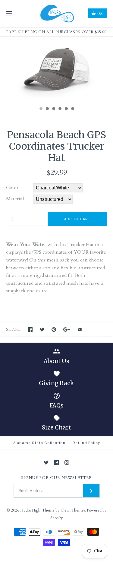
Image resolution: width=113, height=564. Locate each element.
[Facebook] (56, 462)
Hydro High (30, 510)
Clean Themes (73, 510)
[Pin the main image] (54, 329)
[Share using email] (79, 329)
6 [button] (72, 109)
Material (15, 198)
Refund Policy (86, 442)
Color (12, 187)
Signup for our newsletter (56, 477)
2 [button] (47, 109)
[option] (56, 70)
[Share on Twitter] (42, 329)
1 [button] (41, 109)
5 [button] (66, 109)
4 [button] (60, 109)
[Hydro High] (56, 13)
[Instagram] (66, 462)
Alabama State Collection (39, 442)
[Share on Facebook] (30, 329)
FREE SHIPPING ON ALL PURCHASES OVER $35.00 (56, 32)
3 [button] (53, 109)
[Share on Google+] (66, 329)
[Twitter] (46, 462)
